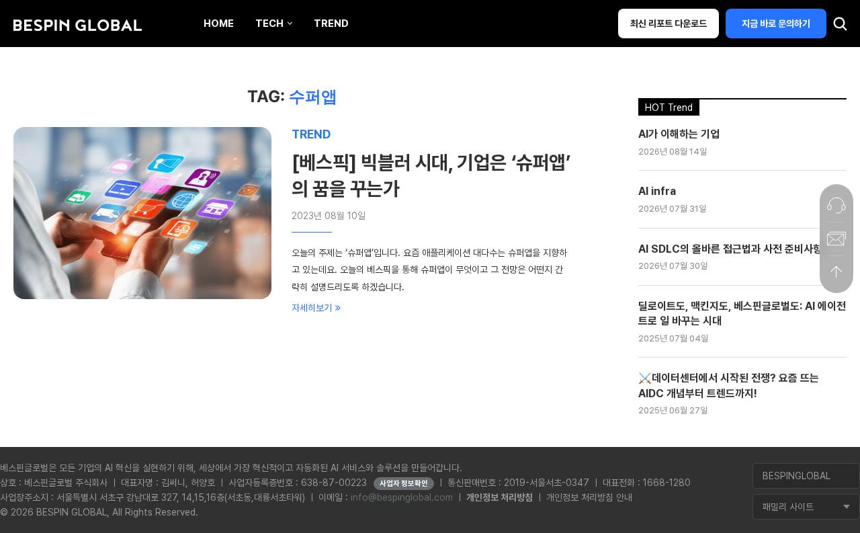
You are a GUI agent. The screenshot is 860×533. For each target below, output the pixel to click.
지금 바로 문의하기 (776, 23)
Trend (331, 23)
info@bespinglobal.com (402, 497)
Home (219, 23)
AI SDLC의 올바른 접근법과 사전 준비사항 (730, 249)
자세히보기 (312, 307)
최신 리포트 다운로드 (668, 23)
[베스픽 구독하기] (836, 238)
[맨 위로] (836, 272)
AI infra (657, 191)
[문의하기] (836, 205)
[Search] (840, 27)
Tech (269, 23)
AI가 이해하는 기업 (679, 134)
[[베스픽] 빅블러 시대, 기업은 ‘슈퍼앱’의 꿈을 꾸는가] (142, 213)
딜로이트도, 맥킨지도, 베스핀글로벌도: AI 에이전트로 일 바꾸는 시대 (742, 313)
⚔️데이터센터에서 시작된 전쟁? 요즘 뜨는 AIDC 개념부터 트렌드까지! (728, 385)
